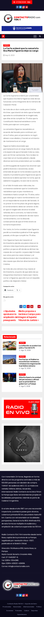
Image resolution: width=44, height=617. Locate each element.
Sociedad (9, 611)
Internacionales (28, 607)
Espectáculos (22, 614)
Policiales (18, 611)
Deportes (34, 611)
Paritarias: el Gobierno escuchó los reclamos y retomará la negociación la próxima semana (30, 362)
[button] (40, 36)
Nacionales (17, 607)
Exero (35, 604)
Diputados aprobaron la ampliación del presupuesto (10, 316)
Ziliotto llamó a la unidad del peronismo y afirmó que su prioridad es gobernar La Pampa (30, 380)
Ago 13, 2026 (26, 350)
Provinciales (7, 607)
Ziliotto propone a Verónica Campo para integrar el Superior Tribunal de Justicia (29, 316)
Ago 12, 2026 (26, 368)
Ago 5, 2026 (25, 386)
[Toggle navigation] (35, 36)
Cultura (26, 611)
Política (6, 45)
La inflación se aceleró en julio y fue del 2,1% (30, 347)
